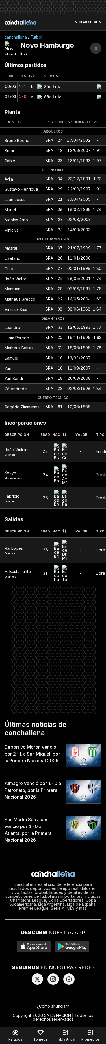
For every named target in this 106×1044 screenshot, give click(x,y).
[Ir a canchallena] (20, 22)
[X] (37, 979)
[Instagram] (53, 979)
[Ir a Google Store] (72, 946)
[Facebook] (69, 979)
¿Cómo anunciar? (53, 1006)
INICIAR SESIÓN (87, 22)
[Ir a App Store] (34, 946)
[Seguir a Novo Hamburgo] (95, 48)
